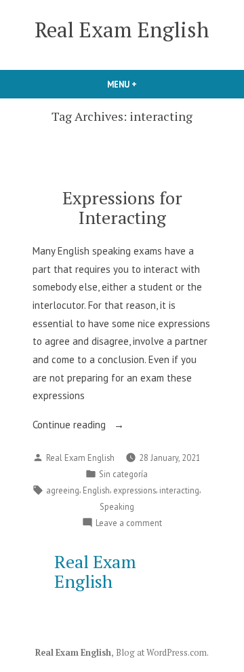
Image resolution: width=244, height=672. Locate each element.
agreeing (62, 490)
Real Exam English (122, 29)
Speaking (117, 506)
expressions (134, 490)
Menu (145, 84)
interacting (179, 490)
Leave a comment (129, 523)
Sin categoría (123, 473)
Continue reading (70, 425)
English (96, 490)
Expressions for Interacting (122, 207)
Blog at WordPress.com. (162, 652)
